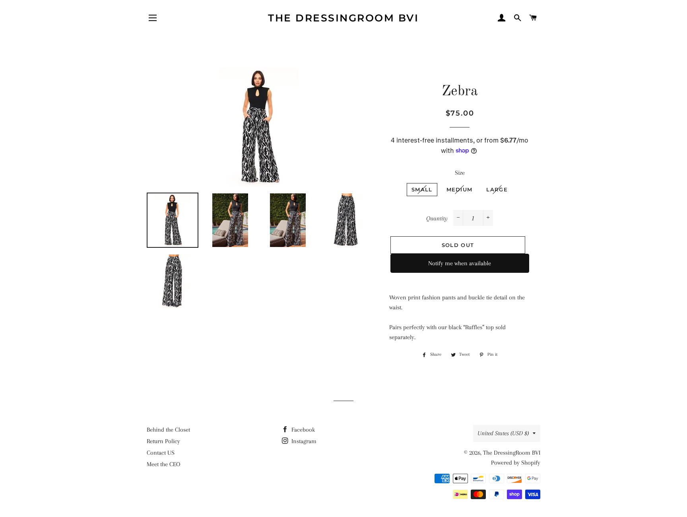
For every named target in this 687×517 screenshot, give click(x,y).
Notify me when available (459, 263)
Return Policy (163, 441)
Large (497, 189)
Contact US (161, 452)
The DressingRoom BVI (343, 18)
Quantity (437, 218)
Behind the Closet (168, 429)
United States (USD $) (503, 433)
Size (460, 172)
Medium (459, 189)
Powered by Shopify (515, 462)
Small (422, 189)
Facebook (302, 429)
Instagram (303, 441)
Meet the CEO (163, 464)
